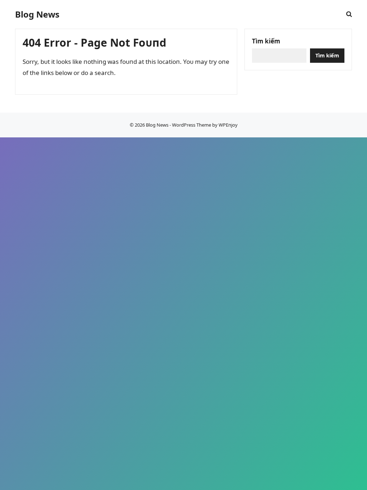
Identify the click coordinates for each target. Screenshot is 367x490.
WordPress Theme (191, 125)
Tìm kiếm (266, 41)
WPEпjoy (228, 125)
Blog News (37, 14)
